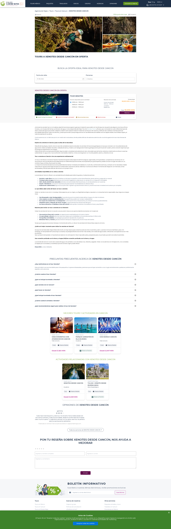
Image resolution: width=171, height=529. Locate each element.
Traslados (63, 3)
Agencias (100, 3)
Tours (51, 11)
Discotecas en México (111, 509)
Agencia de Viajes (41, 11)
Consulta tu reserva (131, 3)
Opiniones (113, 3)
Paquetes (49, 3)
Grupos (87, 3)
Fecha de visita (41, 75)
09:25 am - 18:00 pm (78, 107)
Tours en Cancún (40, 507)
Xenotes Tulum (91, 129)
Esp (149, 2)
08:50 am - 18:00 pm (78, 102)
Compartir (133, 14)
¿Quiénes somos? (71, 509)
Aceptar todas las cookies (85, 523)
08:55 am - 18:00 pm (78, 104)
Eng (153, 2)
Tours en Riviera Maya (41, 509)
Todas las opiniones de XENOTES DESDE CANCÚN (85, 430)
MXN (159, 2)
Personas (89, 75)
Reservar (127, 112)
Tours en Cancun (61, 11)
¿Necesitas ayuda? (155, 5)
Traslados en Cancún (110, 507)
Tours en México (40, 504)
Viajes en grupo (71, 504)
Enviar (85, 473)
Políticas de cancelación (73, 507)
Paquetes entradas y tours (112, 504)
